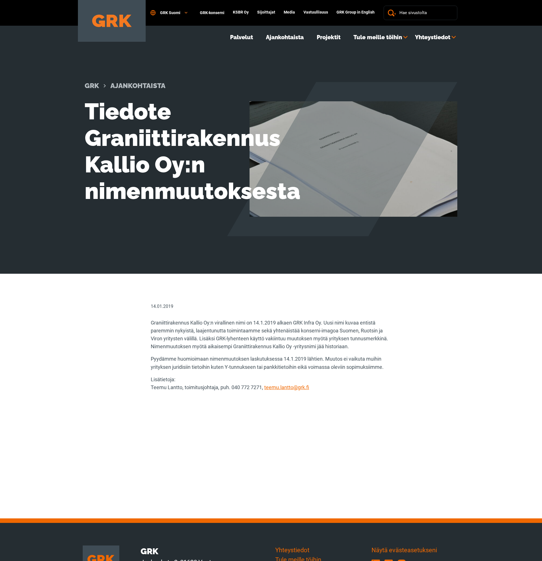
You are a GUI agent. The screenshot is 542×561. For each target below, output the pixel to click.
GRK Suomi (170, 12)
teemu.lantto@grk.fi (286, 387)
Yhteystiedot (432, 37)
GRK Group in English (355, 12)
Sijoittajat (266, 12)
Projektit (328, 37)
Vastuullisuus (315, 12)
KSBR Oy (241, 12)
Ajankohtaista (285, 37)
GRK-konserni (212, 12)
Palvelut (241, 37)
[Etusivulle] (112, 21)
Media (289, 12)
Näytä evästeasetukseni (404, 550)
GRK (92, 86)
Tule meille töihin (377, 37)
